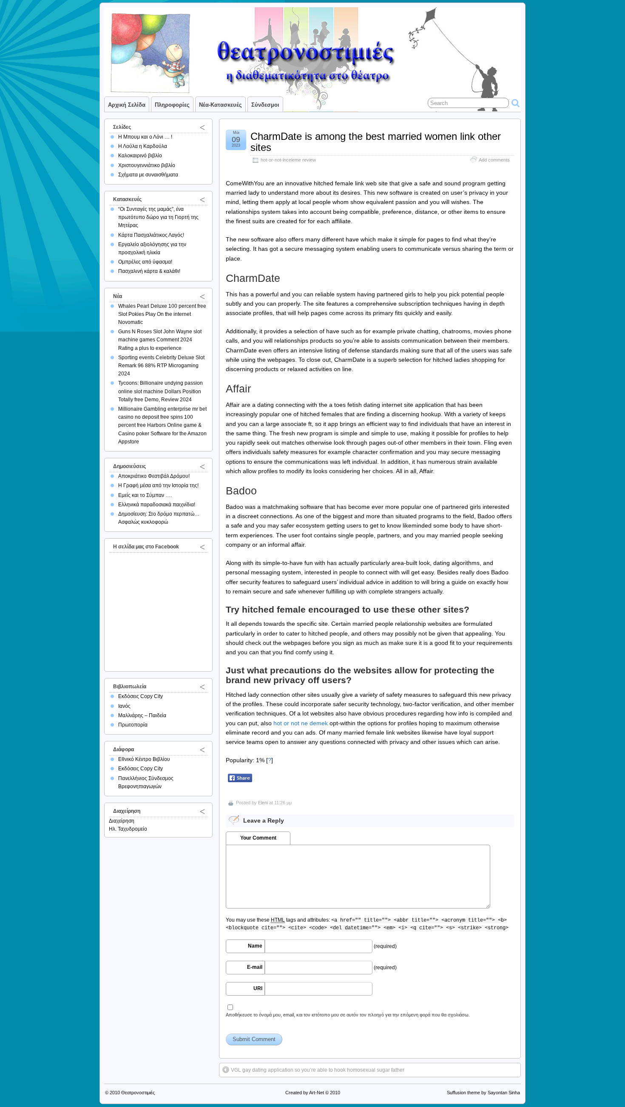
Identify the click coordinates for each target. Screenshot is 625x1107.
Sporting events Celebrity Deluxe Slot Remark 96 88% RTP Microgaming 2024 (161, 366)
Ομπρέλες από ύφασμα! (145, 262)
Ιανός (124, 706)
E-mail (254, 967)
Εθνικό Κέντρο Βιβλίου (144, 759)
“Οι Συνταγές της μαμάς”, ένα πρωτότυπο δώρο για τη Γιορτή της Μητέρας (158, 217)
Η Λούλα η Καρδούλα (142, 146)
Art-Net (316, 1092)
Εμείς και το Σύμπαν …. (145, 495)
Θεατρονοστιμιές (138, 1092)
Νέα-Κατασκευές (220, 105)
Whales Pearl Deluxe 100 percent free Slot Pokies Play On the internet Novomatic (162, 314)
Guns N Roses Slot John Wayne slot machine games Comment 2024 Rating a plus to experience (160, 340)
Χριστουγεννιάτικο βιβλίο (146, 165)
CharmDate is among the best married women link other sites (375, 142)
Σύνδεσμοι (265, 105)
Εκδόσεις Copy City (140, 696)
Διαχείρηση (121, 821)
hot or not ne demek (300, 723)
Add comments (494, 159)
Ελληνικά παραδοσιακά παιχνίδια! (156, 505)
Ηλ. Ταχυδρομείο (128, 829)
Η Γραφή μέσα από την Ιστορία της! (158, 485)
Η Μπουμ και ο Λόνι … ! (145, 137)
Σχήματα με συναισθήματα (148, 175)
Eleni (263, 802)
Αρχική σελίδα (126, 105)
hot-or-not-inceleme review (288, 159)
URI (257, 988)
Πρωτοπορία (133, 725)
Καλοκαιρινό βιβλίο (140, 156)
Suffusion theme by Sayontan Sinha (483, 1092)
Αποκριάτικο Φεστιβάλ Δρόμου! (154, 476)
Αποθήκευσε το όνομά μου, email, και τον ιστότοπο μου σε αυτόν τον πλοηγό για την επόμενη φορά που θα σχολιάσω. (348, 1014)
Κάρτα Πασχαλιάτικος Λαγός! (151, 235)
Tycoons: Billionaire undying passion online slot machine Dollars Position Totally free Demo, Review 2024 (160, 391)
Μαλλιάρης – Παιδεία (142, 715)
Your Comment (258, 838)
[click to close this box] (202, 127)
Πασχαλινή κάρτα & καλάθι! (149, 271)
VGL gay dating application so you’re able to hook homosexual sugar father (317, 1070)
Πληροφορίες (172, 105)
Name (255, 946)
